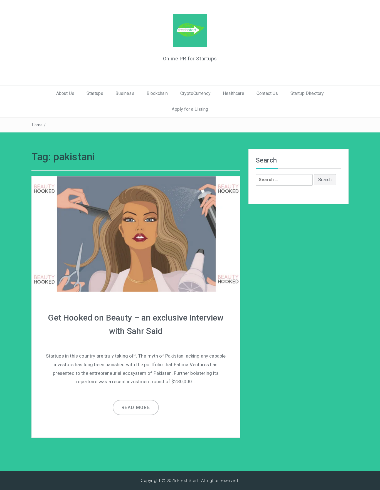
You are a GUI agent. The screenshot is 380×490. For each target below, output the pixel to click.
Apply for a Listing (190, 109)
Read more (136, 407)
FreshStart (188, 480)
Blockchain (157, 93)
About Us (65, 93)
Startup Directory (307, 93)
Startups (95, 93)
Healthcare (233, 93)
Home (37, 125)
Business (124, 93)
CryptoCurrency (195, 93)
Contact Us (267, 93)
